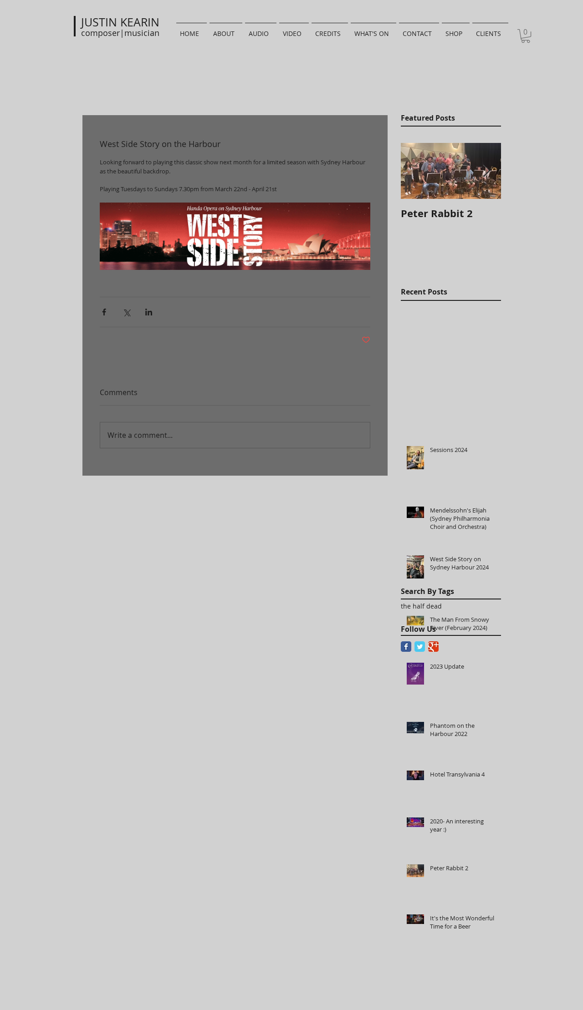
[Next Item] (486, 171)
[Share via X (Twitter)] (126, 312)
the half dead (421, 606)
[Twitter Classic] (419, 646)
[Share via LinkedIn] (148, 312)
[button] (525, 36)
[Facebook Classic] (406, 646)
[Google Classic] (433, 646)
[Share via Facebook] (104, 312)
